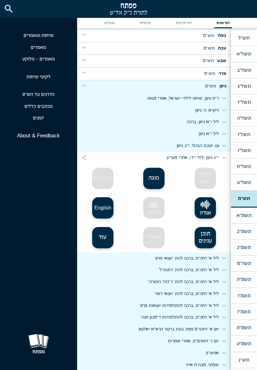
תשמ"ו (244, 296)
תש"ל (243, 38)
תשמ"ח (244, 328)
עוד (103, 237)
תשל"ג (244, 86)
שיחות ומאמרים (39, 36)
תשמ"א (244, 215)
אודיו (205, 213)
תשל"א (244, 54)
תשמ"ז (243, 312)
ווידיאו (154, 208)
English (102, 207)
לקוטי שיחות (38, 77)
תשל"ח (244, 166)
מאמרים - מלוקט (38, 59)
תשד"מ (244, 263)
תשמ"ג (244, 247)
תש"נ (244, 360)
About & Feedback (38, 136)
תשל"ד (244, 102)
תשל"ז (244, 150)
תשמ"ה (244, 279)
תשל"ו (244, 134)
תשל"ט (244, 182)
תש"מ (244, 198)
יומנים (38, 118)
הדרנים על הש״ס (38, 95)
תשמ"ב (244, 231)
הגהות (154, 237)
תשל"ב (244, 70)
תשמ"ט (244, 344)
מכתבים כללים (38, 106)
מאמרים (38, 47)
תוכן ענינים (205, 237)
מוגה (154, 178)
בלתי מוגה (205, 178)
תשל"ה (244, 118)
